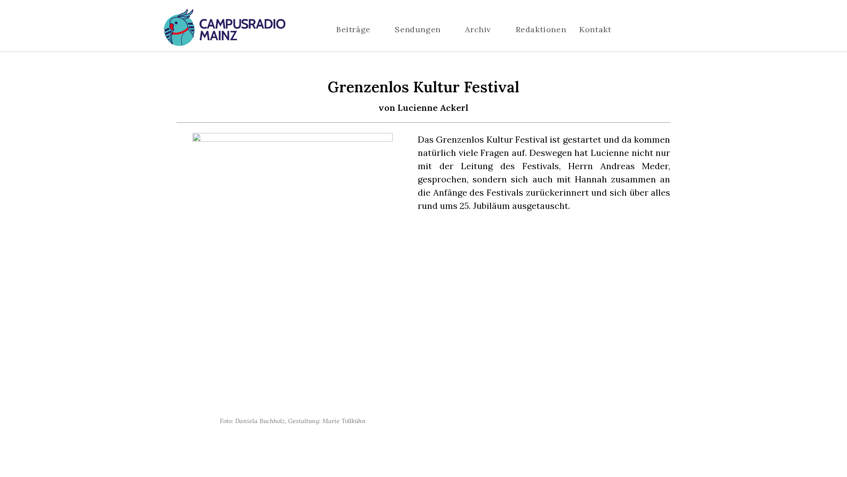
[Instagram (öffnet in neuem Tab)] (658, 30)
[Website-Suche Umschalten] (638, 30)
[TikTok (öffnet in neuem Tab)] (685, 30)
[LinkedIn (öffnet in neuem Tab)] (671, 30)
